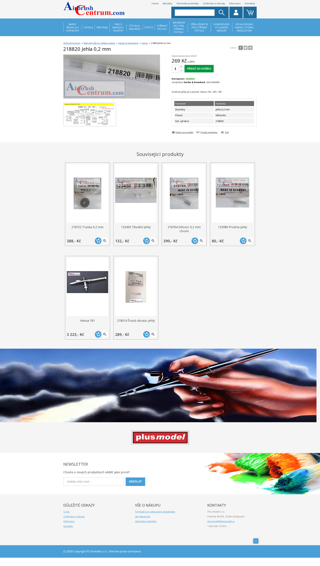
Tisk (227, 132)
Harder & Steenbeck (128, 43)
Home (155, 3)
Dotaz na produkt (184, 132)
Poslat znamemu (209, 132)
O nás (66, 511)
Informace (235, 3)
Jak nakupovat (142, 516)
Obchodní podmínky (187, 3)
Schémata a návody (214, 3)
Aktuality (167, 3)
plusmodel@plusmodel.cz (221, 521)
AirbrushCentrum (71, 43)
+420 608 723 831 (217, 526)
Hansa (145, 43)
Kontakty (250, 3)
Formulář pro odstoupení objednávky (155, 511)
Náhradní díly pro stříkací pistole (99, 43)
